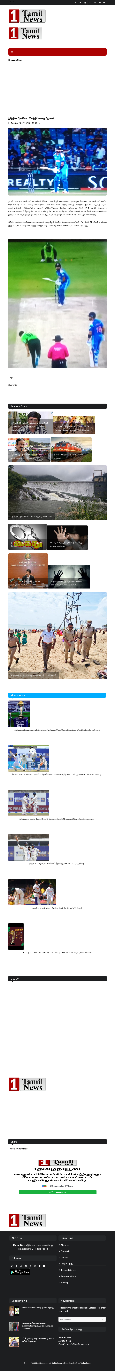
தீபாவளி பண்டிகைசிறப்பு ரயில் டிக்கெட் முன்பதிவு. (69, 456)
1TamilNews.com (42, 1363)
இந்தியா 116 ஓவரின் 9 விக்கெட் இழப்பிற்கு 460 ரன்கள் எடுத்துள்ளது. (57, 863)
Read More (41, 1249)
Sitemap (64, 1283)
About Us (64, 1245)
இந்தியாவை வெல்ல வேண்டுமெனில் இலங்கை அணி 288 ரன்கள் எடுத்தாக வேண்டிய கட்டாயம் (57, 819)
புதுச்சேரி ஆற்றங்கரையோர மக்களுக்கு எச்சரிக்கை (31, 516)
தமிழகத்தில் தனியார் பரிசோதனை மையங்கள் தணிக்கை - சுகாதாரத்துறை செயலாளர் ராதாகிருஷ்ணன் (29, 426)
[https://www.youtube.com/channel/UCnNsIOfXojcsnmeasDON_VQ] (57, 33)
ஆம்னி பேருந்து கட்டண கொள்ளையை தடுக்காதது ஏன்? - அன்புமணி (26, 456)
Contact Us (65, 1251)
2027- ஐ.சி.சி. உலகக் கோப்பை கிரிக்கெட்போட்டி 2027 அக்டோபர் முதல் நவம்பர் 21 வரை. (57, 952)
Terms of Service (68, 1270)
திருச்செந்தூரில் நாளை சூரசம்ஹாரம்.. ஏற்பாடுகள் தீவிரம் (33, 675)
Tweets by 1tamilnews (18, 1149)
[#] (57, 1084)
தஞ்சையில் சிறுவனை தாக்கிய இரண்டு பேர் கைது (27, 544)
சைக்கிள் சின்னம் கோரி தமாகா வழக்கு (38, 1307)
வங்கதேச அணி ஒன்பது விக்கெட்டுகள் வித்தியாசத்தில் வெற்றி (57, 908)
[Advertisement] (57, 95)
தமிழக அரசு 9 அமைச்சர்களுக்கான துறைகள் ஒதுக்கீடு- (25, 583)
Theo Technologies (83, 1363)
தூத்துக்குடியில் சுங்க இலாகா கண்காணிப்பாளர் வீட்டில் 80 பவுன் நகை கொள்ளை (38, 1326)
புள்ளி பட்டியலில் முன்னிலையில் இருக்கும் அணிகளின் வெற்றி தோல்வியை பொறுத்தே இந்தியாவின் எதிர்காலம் (57, 730)
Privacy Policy (66, 1264)
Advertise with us (68, 1276)
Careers (64, 1257)
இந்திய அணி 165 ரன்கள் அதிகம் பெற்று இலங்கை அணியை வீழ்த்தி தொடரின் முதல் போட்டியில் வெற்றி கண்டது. (57, 774)
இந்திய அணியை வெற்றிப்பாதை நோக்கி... (32, 118)
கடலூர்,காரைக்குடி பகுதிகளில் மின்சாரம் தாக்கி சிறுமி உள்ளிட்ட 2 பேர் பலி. (67, 583)
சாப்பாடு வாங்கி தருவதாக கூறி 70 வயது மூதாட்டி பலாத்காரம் (66, 544)
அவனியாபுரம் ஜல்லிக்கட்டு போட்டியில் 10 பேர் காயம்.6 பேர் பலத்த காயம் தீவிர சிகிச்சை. (74, 428)
